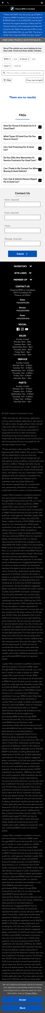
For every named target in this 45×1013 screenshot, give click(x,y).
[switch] (42, 2)
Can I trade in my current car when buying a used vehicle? (20, 169)
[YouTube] (26, 329)
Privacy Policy (31, 993)
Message (13, 239)
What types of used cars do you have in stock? (19, 137)
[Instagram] (22, 329)
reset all (17, 66)
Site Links (20, 273)
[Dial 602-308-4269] (8, 2)
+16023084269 (22, 302)
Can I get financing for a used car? (18, 148)
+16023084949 (22, 318)
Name (12, 199)
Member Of (21, 280)
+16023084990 (22, 310)
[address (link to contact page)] (2, 2)
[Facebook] (18, 329)
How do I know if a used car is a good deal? (19, 127)
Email (12, 212)
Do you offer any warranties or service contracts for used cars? (19, 159)
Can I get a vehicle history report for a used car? (20, 180)
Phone (7, 226)
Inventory (21, 266)
